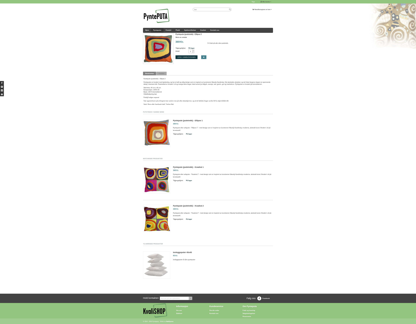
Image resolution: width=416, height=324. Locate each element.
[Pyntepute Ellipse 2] (158, 48)
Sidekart (179, 313)
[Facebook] (2, 83)
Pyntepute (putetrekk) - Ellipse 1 (188, 120)
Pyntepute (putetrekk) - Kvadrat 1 (188, 167)
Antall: (178, 51)
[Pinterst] (2, 87)
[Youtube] (2, 94)
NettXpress (169, 321)
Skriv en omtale (181, 37)
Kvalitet (203, 30)
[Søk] (230, 9)
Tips (253, 2)
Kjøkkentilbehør (190, 30)
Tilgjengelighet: (181, 48)
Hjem (147, 30)
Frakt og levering (249, 310)
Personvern (247, 316)
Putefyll (168, 30)
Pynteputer (157, 30)
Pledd (178, 30)
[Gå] (190, 298)
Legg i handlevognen (186, 57)
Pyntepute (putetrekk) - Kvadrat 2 (188, 206)
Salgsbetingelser (249, 313)
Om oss (179, 310)
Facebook (266, 298)
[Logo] (156, 16)
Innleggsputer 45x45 (182, 252)
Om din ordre (214, 310)
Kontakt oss (214, 30)
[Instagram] (2, 90)
